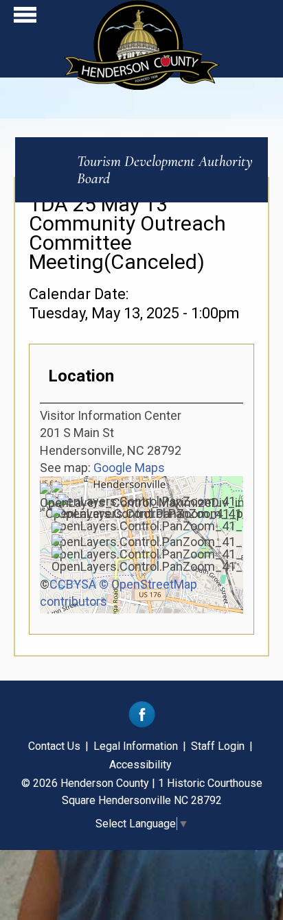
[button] (25, 18)
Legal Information (135, 746)
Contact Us (54, 746)
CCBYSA (72, 584)
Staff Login (218, 746)
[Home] (141, 85)
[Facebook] (141, 724)
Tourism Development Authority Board (165, 169)
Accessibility (140, 764)
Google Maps (129, 467)
